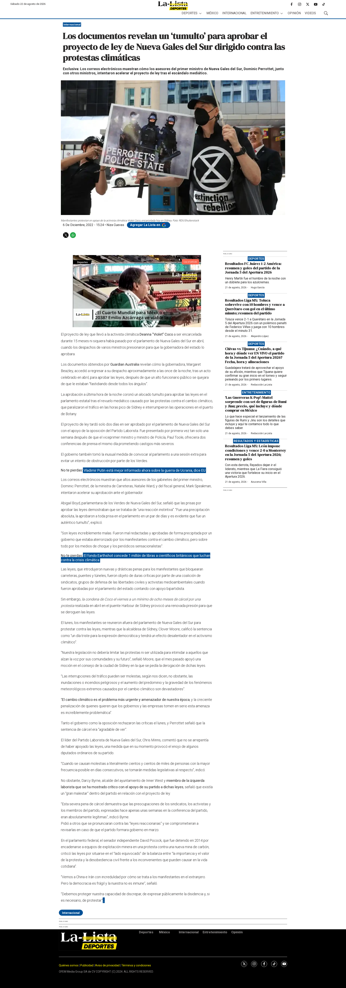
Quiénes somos (68, 965)
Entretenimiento (264, 13)
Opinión (294, 13)
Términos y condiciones (136, 965)
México (212, 13)
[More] (200, 13)
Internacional (234, 13)
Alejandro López (260, 336)
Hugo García (258, 287)
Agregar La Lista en (145, 225)
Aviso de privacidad (107, 965)
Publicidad (87, 965)
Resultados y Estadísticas (256, 441)
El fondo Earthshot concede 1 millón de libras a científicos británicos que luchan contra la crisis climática (135, 557)
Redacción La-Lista (261, 384)
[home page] (173, 5)
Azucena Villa (258, 481)
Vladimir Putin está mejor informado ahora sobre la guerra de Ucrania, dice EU (144, 470)
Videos (310, 13)
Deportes (189, 13)
